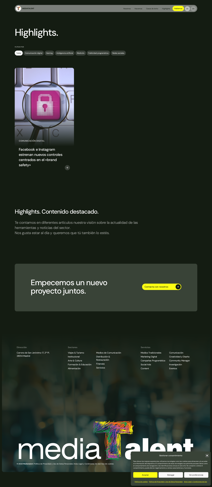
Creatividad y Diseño (179, 356)
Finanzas (100, 363)
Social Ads (146, 364)
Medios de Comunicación (108, 352)
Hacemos (138, 8)
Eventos (173, 368)
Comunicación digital (33, 53)
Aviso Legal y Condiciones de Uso (195, 482)
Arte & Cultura (75, 360)
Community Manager (179, 360)
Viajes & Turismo (76, 352)
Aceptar (145, 475)
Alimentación (74, 368)
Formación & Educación (79, 364)
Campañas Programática (153, 360)
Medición (80, 53)
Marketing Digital (149, 356)
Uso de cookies (108, 464)
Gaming (49, 53)
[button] (207, 455)
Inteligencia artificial (65, 53)
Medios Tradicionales (151, 352)
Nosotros (127, 8)
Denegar (170, 475)
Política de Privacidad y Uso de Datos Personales (166, 482)
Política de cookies (141, 482)
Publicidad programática (98, 53)
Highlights (166, 8)
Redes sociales (118, 53)
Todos (18, 53)
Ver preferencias (196, 475)
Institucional (74, 356)
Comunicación (176, 352)
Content (145, 368)
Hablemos (178, 8)
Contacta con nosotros (156, 286)
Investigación (175, 364)
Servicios (100, 367)
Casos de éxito (152, 8)
